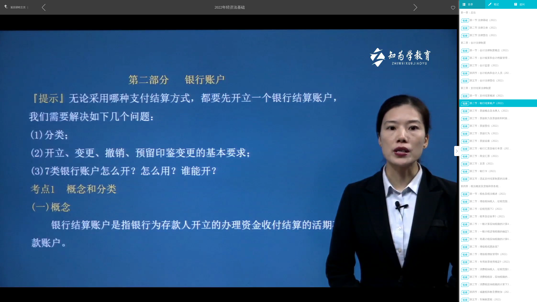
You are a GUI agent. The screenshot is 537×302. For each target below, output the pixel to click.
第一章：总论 (468, 12)
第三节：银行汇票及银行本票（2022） (490, 148)
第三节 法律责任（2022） (484, 35)
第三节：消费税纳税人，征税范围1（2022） (490, 269)
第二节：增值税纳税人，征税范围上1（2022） (490, 201)
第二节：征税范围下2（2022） (487, 208)
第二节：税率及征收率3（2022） (488, 216)
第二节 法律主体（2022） (484, 27)
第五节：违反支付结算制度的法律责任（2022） (490, 178)
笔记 (496, 4)
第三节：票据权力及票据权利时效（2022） (490, 118)
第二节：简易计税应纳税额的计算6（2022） (490, 239)
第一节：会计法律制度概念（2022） (490, 50)
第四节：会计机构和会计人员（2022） (490, 73)
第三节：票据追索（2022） (485, 140)
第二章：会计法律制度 (473, 42)
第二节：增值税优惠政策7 (484, 246)
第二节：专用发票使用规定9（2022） (490, 261)
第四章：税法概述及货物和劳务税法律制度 (481, 186)
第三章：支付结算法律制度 (476, 88)
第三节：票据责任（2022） (485, 125)
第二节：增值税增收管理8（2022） (489, 254)
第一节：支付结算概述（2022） (487, 95)
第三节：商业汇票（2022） (485, 156)
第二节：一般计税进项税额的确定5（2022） (490, 231)
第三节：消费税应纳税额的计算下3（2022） (490, 284)
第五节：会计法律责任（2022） (487, 80)
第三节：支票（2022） (482, 163)
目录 (470, 4)
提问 (522, 4)
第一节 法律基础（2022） (484, 20)
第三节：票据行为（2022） (485, 133)
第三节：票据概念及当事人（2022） (490, 110)
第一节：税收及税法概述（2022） (488, 193)
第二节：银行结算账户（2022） (487, 103)
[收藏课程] (453, 8)
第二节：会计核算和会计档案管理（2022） (490, 57)
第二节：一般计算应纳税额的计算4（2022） (490, 224)
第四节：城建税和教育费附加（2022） (490, 291)
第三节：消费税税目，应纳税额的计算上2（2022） (490, 276)
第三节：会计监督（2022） (485, 65)
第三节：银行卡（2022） (483, 171)
